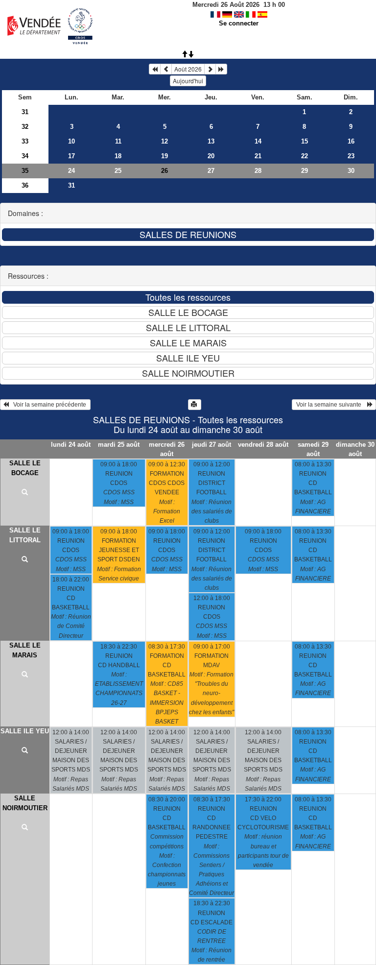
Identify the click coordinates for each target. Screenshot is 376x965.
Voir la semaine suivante (331, 404)
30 (351, 170)
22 (304, 156)
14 (258, 141)
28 (258, 170)
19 (164, 156)
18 (118, 156)
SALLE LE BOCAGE (25, 468)
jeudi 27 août (211, 444)
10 (71, 141)
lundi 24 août (71, 444)
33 (25, 141)
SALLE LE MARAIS (25, 650)
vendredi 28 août (263, 444)
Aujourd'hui (188, 80)
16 (351, 141)
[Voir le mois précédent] (166, 69)
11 (118, 141)
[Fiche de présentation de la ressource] (24, 493)
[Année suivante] (221, 69)
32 (25, 126)
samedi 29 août (313, 449)
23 (351, 156)
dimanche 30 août (355, 449)
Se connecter (238, 23)
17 (71, 156)
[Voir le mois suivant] (210, 69)
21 (258, 156)
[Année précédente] (155, 69)
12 (164, 141)
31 (25, 112)
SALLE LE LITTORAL (25, 535)
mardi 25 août (119, 444)
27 (211, 170)
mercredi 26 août (167, 449)
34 (25, 156)
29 (304, 170)
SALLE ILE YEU (24, 731)
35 (25, 170)
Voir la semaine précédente (48, 404)
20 (211, 156)
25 (118, 170)
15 (304, 141)
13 (211, 141)
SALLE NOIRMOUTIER (24, 803)
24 (71, 170)
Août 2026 (188, 69)
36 (25, 185)
